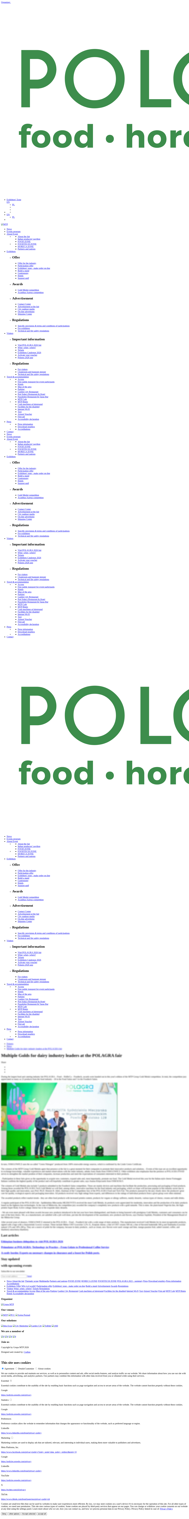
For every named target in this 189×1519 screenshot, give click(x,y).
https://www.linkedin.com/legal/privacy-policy (21, 1433)
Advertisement (104, 1286)
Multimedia (44, 1281)
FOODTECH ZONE (27, 244)
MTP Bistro (23, 402)
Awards (114, 1286)
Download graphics (26, 426)
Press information (25, 424)
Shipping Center (25, 314)
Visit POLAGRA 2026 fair (29, 345)
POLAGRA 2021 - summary (130, 1281)
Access (21, 379)
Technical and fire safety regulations (33, 331)
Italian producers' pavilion (29, 239)
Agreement (9, 1368)
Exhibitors (11, 251)
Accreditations (24, 429)
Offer (18, 1286)
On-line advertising (26, 311)
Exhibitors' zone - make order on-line (34, 268)
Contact (10, 431)
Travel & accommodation (18, 377)
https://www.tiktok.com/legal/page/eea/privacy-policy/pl (25, 1499)
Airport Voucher (25, 414)
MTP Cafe (22, 399)
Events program (13, 231)
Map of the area (24, 387)
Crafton (27, 1352)
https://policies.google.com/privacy (16, 1395)
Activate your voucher (27, 355)
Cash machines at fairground (30, 404)
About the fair (24, 236)
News (9, 229)
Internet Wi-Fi (24, 409)
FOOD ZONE (24, 241)
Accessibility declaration (28, 419)
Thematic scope (32, 1281)
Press (9, 422)
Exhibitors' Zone (14, 199)
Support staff (23, 278)
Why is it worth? (28, 1286)
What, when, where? (27, 347)
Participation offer (25, 266)
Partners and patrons (26, 249)
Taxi (20, 412)
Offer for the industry (27, 263)
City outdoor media (26, 309)
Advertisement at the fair (28, 306)
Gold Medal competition (28, 290)
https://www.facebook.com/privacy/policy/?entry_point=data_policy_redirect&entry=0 (39, 1452)
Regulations (123, 1286)
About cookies (44, 1368)
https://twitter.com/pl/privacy (13, 1490)
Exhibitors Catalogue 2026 (29, 352)
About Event (12, 234)
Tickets (21, 350)
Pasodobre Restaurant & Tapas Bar (33, 397)
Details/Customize (26, 1368)
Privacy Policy (166, 1509)
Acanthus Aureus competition (31, 292)
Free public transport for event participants (36, 382)
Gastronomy (23, 273)
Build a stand (23, 271)
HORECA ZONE (26, 246)
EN (8, 202)
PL (13, 204)
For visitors (23, 369)
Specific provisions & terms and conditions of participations (44, 326)
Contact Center (24, 304)
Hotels (20, 276)
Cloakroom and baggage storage (32, 372)
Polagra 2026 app (25, 357)
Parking (21, 389)
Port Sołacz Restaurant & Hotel (31, 394)
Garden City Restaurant (28, 392)
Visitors (10, 333)
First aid (21, 417)
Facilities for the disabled (28, 407)
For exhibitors (24, 328)
